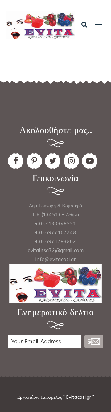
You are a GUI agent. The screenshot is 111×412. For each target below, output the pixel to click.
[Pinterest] (34, 161)
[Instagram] (71, 161)
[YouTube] (89, 161)
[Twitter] (52, 161)
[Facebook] (15, 161)
